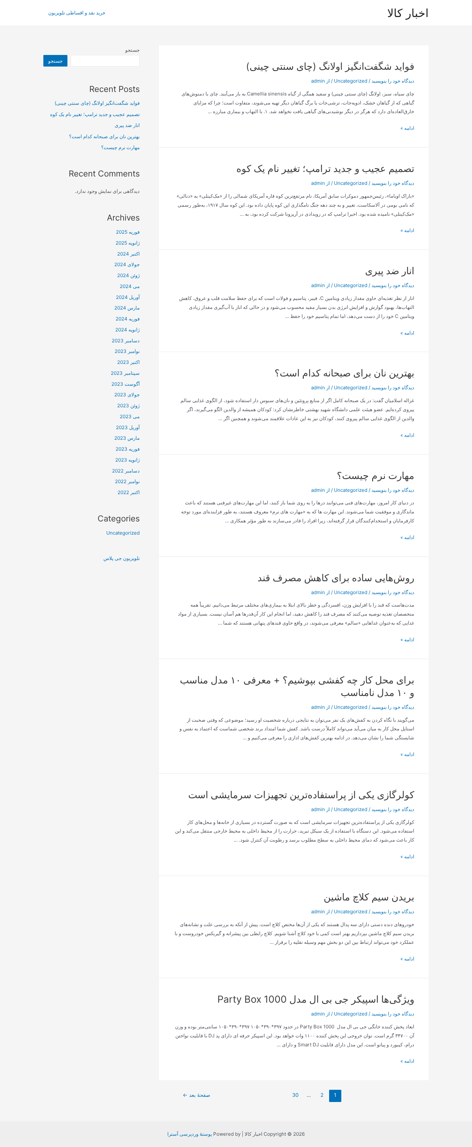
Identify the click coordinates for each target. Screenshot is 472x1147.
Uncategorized (350, 81)
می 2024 (130, 286)
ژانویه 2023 (127, 460)
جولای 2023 (127, 395)
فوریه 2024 (128, 319)
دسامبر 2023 (126, 341)
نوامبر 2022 (127, 481)
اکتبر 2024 (128, 254)
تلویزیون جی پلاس (121, 558)
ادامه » (407, 128)
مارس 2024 (127, 308)
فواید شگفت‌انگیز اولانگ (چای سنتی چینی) (330, 66)
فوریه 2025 (128, 232)
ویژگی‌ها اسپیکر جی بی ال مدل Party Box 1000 (315, 999)
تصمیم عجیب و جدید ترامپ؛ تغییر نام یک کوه (325, 168)
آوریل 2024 (128, 297)
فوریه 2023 (128, 449)
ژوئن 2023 (128, 405)
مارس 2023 (127, 438)
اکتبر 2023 (128, 362)
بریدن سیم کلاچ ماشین (369, 897)
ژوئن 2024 (128, 275)
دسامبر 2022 (126, 471)
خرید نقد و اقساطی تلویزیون (76, 13)
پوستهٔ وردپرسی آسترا (189, 1134)
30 (295, 1095)
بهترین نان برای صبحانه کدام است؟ (344, 373)
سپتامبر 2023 (125, 373)
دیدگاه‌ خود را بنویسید (392, 81)
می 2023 (130, 416)
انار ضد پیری (389, 270)
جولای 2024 (127, 264)
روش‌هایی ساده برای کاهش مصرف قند (336, 577)
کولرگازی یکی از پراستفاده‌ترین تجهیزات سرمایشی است (301, 794)
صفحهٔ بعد (196, 1095)
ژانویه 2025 (128, 243)
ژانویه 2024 (127, 330)
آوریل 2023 (128, 427)
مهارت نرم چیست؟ (375, 475)
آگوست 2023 (125, 384)
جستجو (132, 50)
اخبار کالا (408, 13)
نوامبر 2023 (127, 351)
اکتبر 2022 (129, 492)
